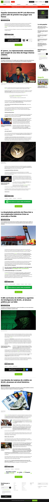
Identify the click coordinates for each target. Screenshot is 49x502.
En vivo (13, 1)
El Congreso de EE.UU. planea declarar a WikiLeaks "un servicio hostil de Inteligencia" (6, 347)
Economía (6, 198)
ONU (18, 350)
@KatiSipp (14, 268)
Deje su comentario (19, 44)
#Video (10, 95)
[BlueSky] (41, 1)
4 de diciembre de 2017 (23, 97)
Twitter (16, 253)
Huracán (22, 284)
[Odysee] (41, 486)
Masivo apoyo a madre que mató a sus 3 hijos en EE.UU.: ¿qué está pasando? (43, 31)
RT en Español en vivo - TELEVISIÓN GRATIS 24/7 (42, 17)
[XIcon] (38, 1)
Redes (26, 284)
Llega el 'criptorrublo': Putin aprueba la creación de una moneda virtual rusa (5, 183)
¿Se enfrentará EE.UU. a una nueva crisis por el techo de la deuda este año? (6, 427)
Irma (24, 250)
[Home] (2, 2)
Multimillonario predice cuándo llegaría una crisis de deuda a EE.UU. (42, 40)
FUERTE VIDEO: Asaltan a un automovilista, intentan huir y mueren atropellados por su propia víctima (42, 44)
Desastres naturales (12, 284)
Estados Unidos (15, 366)
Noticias (4, 4)
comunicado (6, 273)
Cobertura (23, 487)
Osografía (41, 77)
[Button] (27, 2)
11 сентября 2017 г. (18, 270)
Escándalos (18, 284)
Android (31, 484)
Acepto (5, 489)
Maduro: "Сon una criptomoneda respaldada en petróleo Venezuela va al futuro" (6, 126)
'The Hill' (11, 337)
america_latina (19, 198)
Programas (18, 4)
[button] (43, 13)
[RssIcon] (38, 487)
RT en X (6, 496)
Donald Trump (25, 184)
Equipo (23, 486)
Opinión (27, 4)
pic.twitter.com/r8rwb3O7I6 (23, 268)
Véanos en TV (32, 1)
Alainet (13, 110)
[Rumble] (37, 1)
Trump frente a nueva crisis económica (5, 450)
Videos (14, 486)
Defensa (6, 366)
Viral (11, 4)
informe (7, 415)
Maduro (10, 198)
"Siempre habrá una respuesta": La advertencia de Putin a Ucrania (24, 6)
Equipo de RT (44, 4)
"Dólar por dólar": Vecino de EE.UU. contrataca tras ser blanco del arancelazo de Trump (43, 27)
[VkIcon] (35, 1)
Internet (10, 366)
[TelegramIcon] (39, 1)
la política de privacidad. (6, 489)
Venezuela (14, 198)
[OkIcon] (42, 1)
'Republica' (6, 26)
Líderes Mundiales (16, 490)
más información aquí (27, 500)
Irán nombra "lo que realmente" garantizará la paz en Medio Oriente (43, 35)
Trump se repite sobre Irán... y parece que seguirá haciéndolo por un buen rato (43, 86)
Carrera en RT (23, 488)
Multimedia (34, 4)
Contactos (23, 485)
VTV (24, 92)
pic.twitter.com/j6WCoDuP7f (17, 96)
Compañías (6, 284)
